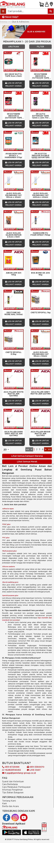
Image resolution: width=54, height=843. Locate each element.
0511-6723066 (11, 767)
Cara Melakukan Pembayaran (16, 787)
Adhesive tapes (8, 509)
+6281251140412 (12, 770)
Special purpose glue (10, 595)
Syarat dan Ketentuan (13, 781)
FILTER (40, 46)
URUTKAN (13, 46)
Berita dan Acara (10, 806)
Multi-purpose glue (9, 551)
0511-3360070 (36, 767)
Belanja (3, 21)
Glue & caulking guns (10, 582)
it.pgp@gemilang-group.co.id (20, 773)
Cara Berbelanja (10, 784)
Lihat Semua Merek (27, 461)
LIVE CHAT (35, 770)
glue (8, 524)
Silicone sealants (8, 566)
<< (27, 449)
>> (49, 449)
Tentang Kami (9, 800)
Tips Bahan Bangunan (12, 792)
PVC (4, 538)
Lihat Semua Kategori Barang (27, 456)
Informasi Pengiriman (12, 789)
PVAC (4, 524)
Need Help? (11, 16)
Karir (4, 803)
